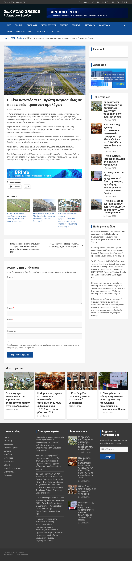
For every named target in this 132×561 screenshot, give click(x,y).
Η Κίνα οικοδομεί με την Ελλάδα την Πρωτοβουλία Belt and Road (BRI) (108, 291)
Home (8, 25)
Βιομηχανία (104, 25)
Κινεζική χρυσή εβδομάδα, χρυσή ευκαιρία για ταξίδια (49, 466)
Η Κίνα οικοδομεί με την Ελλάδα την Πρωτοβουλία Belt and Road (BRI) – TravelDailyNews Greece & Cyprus (106, 286)
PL (108, 2)
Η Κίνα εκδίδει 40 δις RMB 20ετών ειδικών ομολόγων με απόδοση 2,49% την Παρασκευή (114, 206)
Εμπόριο (64, 25)
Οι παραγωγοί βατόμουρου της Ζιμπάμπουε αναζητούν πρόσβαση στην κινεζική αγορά (113, 109)
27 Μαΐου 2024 (110, 120)
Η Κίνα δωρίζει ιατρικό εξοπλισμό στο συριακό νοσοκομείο (114, 160)
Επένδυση (76, 25)
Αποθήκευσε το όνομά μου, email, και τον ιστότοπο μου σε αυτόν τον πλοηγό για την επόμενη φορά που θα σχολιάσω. (43, 346)
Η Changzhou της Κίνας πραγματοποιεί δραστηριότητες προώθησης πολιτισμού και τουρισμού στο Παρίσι (114, 183)
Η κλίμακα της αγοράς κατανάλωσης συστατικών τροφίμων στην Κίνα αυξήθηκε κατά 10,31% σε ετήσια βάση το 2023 (113, 136)
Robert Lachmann (22, 555)
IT (122, 2)
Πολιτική (19, 25)
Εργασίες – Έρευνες (25, 32)
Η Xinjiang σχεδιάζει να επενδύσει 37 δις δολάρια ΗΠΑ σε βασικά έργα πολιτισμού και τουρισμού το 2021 (25, 248)
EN (118, 2)
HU (103, 2)
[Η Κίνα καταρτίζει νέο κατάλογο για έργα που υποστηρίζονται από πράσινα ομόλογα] (18, 205)
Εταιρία (9, 32)
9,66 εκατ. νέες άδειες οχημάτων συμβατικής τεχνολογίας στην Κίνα (64, 245)
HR (98, 2)
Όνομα (10, 308)
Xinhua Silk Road (18, 553)
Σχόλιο (11, 277)
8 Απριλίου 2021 (14, 110)
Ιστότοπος (11, 331)
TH (127, 2)
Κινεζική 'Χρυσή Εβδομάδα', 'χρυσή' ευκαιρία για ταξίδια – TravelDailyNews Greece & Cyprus (108, 250)
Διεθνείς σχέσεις (48, 25)
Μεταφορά (90, 25)
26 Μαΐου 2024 (110, 216)
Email (10, 319)
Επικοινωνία (84, 2)
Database (56, 32)
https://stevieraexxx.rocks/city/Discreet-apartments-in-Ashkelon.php (50, 440)
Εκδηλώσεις (42, 32)
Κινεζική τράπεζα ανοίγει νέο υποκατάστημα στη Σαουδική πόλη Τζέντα (106, 239)
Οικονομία (32, 25)
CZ (93, 2)
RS (113, 2)
